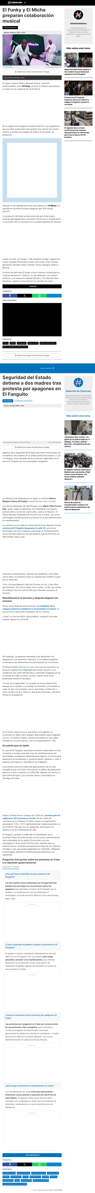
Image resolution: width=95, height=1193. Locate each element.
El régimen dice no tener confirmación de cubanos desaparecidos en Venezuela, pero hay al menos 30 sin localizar (77, 132)
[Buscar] (69, 2)
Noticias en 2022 (33, 343)
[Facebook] (77, 3)
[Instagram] (90, 3)
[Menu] (4, 2)
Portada (59, 1190)
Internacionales (22, 343)
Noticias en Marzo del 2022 (48, 343)
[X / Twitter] (82, 3)
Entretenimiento (10, 28)
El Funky (26, 86)
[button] (10, 296)
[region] (32, 107)
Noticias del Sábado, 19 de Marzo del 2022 (15, 347)
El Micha (52, 205)
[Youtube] (86, 3)
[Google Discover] (73, 3)
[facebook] (77, 39)
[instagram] (80, 39)
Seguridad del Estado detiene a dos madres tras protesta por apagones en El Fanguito (77, 71)
